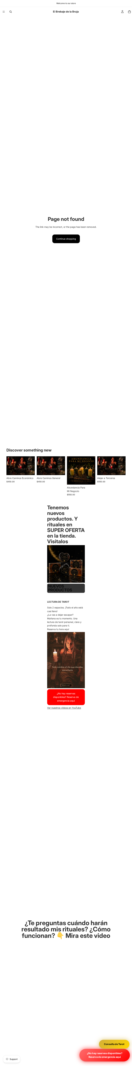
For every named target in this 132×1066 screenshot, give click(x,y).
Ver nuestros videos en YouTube (64, 708)
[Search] (10, 11)
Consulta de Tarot (114, 1044)
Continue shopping (66, 238)
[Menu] (3, 11)
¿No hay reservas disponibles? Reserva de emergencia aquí (104, 1055)
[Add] (30, 470)
